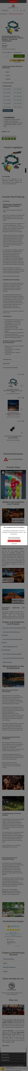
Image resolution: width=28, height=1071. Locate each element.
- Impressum (14, 543)
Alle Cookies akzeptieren (14, 541)
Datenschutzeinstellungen (14, 538)
